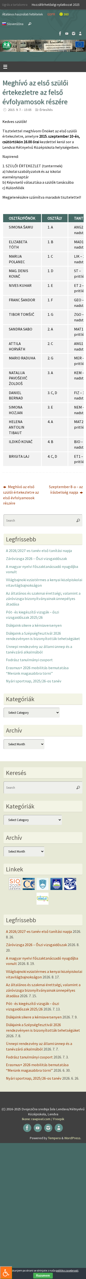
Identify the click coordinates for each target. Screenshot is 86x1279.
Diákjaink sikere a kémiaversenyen (34, 625)
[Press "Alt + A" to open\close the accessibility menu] (6, 1272)
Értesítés (46, 110)
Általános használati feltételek (22, 14)
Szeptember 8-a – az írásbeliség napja (66, 489)
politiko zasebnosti (67, 1270)
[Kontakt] (80, 33)
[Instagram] (73, 33)
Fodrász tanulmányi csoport (29, 659)
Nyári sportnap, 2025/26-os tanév (33, 681)
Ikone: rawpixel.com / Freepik (43, 1119)
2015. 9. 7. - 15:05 (20, 110)
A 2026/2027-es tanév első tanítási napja (39, 550)
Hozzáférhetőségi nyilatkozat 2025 (56, 4)
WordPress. (72, 1138)
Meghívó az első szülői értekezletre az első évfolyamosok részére (21, 494)
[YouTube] (67, 33)
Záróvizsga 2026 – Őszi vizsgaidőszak (36, 558)
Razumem (43, 1275)
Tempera (54, 1138)
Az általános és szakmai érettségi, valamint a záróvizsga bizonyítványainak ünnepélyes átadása (43, 598)
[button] (43, 46)
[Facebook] (60, 33)
